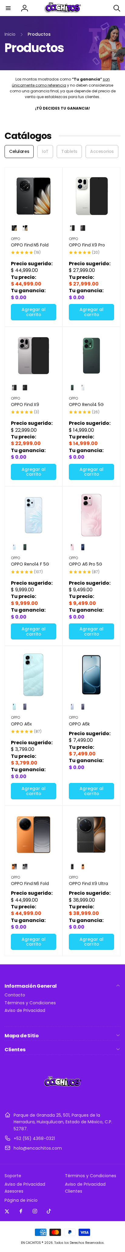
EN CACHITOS (31, 1242)
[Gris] (25, 706)
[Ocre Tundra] (72, 866)
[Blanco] (25, 228)
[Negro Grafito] (25, 387)
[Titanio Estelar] (25, 866)
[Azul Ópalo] (14, 547)
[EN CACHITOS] (62, 1100)
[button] (8, 8)
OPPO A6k (79, 724)
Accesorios (102, 151)
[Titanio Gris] (14, 387)
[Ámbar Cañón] (82, 866)
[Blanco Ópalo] (82, 387)
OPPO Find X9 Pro (87, 245)
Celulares (19, 151)
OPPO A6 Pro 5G (85, 564)
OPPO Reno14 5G (86, 404)
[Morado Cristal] (82, 706)
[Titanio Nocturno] (82, 228)
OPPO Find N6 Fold (30, 883)
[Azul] (82, 547)
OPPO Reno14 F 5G (30, 564)
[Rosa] (72, 547)
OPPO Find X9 (25, 404)
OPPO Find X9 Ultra (88, 883)
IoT (45, 151)
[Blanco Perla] (72, 228)
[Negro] (14, 228)
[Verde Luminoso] (72, 387)
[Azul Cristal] (72, 706)
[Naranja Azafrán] (14, 866)
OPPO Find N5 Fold (30, 245)
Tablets (69, 151)
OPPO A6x (21, 724)
